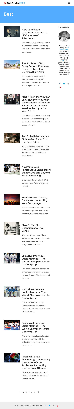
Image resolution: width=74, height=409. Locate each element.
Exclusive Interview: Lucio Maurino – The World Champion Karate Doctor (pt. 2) (36, 327)
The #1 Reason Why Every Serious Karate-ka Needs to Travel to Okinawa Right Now (35, 67)
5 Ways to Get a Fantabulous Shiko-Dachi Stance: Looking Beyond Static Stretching (36, 171)
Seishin (63, 61)
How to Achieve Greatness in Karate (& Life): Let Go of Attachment (34, 34)
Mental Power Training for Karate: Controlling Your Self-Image (35, 200)
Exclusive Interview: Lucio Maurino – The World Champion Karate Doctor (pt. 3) (36, 293)
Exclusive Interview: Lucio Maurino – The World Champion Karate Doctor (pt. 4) (36, 260)
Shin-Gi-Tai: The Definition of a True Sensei (33, 228)
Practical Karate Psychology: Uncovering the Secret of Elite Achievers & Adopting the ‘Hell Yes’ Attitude (36, 362)
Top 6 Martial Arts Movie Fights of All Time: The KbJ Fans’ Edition (35, 139)
